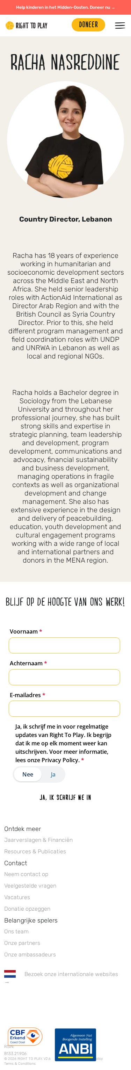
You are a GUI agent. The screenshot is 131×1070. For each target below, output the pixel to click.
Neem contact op (26, 874)
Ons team (16, 931)
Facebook (8, 1002)
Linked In (52, 1002)
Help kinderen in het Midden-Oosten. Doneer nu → (65, 7)
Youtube (67, 1002)
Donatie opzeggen (27, 908)
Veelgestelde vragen (30, 885)
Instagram (37, 1002)
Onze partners (22, 943)
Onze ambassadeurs (30, 954)
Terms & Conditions (20, 1064)
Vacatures (17, 897)
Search (62, 25)
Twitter (23, 1002)
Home (27, 25)
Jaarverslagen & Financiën (38, 840)
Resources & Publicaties (35, 851)
